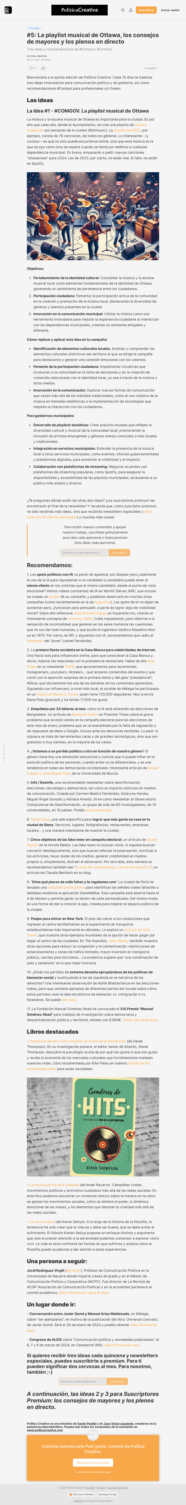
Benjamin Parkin (85, 714)
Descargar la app (107, 1494)
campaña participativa (66, 887)
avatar (54, 597)
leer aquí (69, 1000)
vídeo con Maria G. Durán (57, 694)
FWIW (69, 667)
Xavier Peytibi (86, 1423)
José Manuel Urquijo (90, 613)
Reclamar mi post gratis (93, 1462)
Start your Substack (83, 1494)
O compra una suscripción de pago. (93, 1472)
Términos (101, 1487)
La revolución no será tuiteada (54, 1185)
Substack (77, 1500)
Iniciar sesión (170, 10)
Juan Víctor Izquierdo (119, 1423)
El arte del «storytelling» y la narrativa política (113, 867)
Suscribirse (146, 10)
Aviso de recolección (117, 1487)
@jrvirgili (73, 1270)
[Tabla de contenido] (4, 752)
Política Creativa (37, 56)
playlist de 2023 (127, 130)
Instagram (35, 641)
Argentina (103, 602)
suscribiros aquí (99, 810)
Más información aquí (122, 1345)
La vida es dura (41, 1222)
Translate (35, 28)
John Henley (119, 941)
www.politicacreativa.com (45, 1430)
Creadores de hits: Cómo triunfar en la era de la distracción (77, 1041)
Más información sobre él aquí (83, 1293)
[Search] (122, 10)
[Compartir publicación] (130, 10)
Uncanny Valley (80, 619)
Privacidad (89, 1487)
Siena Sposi (40, 819)
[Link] (22, 100)
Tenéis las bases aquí (140, 1020)
